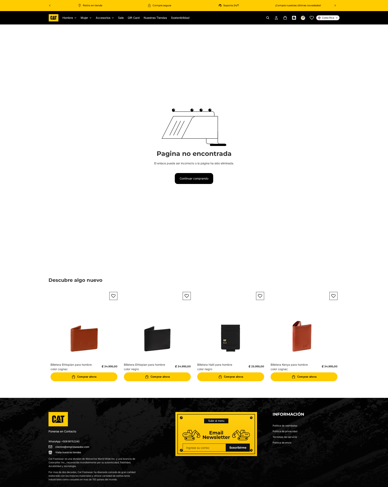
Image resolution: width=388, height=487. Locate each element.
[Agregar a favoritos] (113, 296)
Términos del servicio (285, 436)
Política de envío (282, 442)
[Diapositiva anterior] (49, 5)
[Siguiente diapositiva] (335, 5)
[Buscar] (267, 17)
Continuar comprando (194, 178)
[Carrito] (285, 17)
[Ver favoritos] (311, 17)
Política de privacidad (285, 431)
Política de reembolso (285, 425)
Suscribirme (237, 447)
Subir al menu (216, 420)
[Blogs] (294, 17)
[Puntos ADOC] (302, 17)
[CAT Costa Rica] (58, 419)
